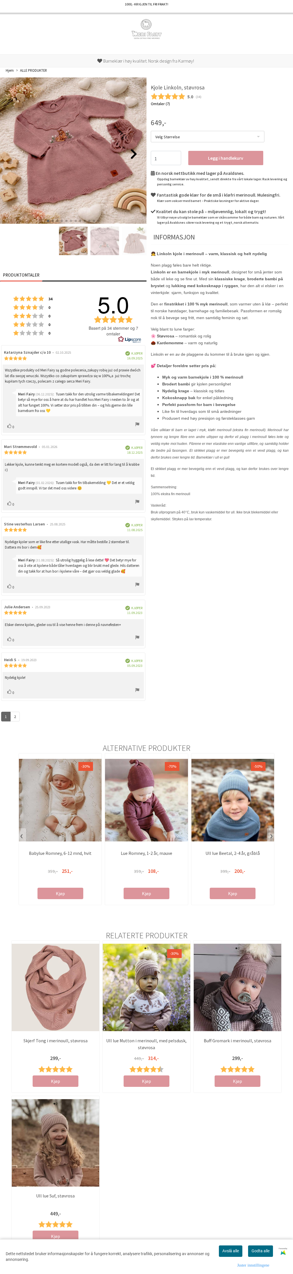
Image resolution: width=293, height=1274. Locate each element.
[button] (48, 221)
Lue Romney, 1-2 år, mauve (146, 853)
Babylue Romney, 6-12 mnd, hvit (60, 853)
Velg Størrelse (167, 136)
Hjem (10, 70)
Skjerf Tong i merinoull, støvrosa (55, 1040)
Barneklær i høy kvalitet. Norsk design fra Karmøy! (148, 61)
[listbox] (207, 136)
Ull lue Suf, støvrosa (55, 1196)
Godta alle (261, 1251)
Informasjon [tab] (174, 237)
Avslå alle (230, 1251)
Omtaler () (160, 103)
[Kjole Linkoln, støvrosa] (73, 151)
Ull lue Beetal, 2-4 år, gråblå (232, 853)
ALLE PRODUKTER (33, 70)
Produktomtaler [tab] (21, 275)
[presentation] (21, 836)
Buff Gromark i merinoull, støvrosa (237, 1040)
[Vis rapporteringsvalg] (137, 425)
